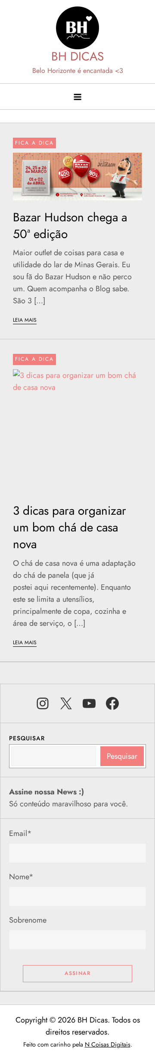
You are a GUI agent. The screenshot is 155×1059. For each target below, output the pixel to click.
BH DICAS (77, 56)
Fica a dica (34, 143)
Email (20, 833)
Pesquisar (27, 738)
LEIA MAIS (25, 320)
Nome (21, 876)
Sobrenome (27, 920)
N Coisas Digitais (107, 1044)
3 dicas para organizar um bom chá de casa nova (69, 527)
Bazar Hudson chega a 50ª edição (70, 225)
